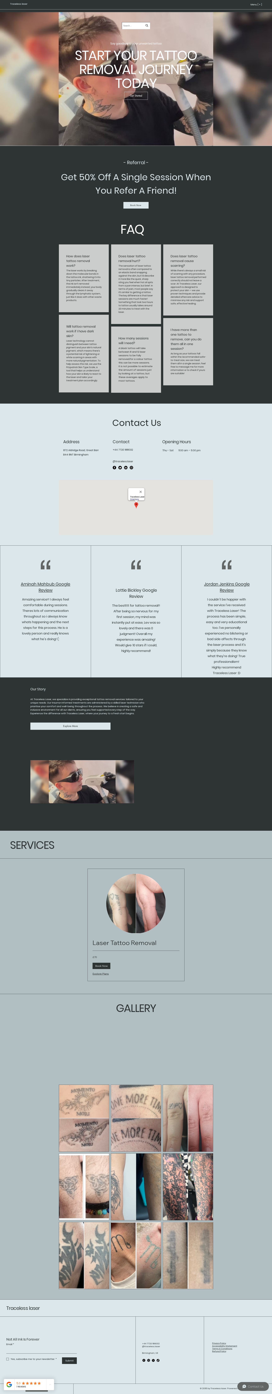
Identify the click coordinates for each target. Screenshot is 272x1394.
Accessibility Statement (224, 1345)
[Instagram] (131, 467)
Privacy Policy (219, 1343)
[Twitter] (120, 467)
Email (10, 1344)
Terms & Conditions (222, 1348)
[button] (101, 966)
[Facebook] (114, 467)
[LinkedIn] (126, 467)
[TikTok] (158, 1360)
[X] (153, 1360)
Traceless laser (23, 1308)
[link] (136, 943)
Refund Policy (219, 1351)
